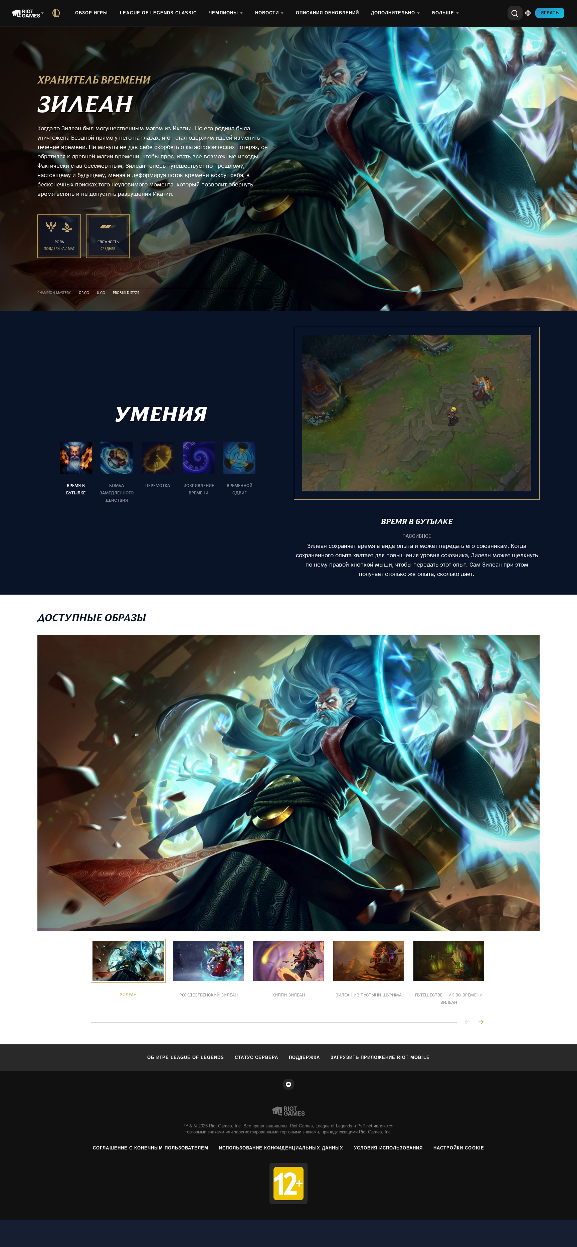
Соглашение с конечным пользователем (150, 1147)
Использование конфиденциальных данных (281, 1147)
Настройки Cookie (458, 1147)
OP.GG (84, 293)
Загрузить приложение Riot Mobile (380, 1057)
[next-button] (480, 1022)
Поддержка (304, 1057)
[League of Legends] (57, 13)
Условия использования (388, 1147)
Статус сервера (256, 1057)
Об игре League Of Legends (185, 1057)
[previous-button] (467, 1022)
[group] (157, 472)
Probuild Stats (126, 293)
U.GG (101, 293)
